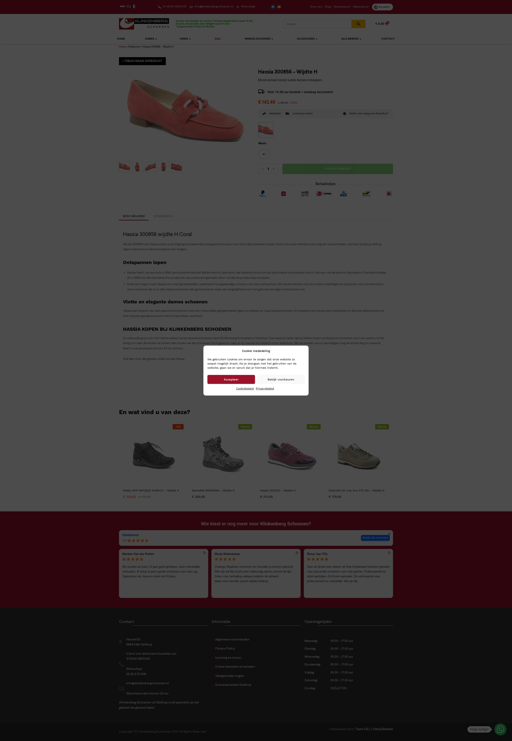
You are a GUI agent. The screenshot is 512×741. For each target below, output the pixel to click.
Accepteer (231, 379)
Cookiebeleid (245, 388)
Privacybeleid (265, 388)
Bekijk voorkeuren (281, 379)
